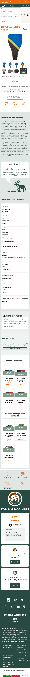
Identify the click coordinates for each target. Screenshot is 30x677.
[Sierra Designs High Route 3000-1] (21, 430)
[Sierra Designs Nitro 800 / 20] (8, 397)
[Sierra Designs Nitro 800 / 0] (21, 397)
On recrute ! (6, 650)
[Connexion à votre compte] (25, 15)
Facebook (21, 600)
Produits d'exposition (22, 656)
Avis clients (5, 666)
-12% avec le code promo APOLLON (10, 1)
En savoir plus (15, 562)
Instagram (15, 600)
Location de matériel (8, 662)
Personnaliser (25, 675)
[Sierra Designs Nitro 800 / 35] (8, 375)
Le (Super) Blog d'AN (8, 647)
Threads (5, 606)
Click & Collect (6, 660)
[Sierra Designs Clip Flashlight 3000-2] (8, 431)
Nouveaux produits (22, 650)
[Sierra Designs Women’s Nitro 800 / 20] (21, 376)
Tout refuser (17, 675)
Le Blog (9, 600)
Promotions (20, 647)
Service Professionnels (8, 664)
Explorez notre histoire (17, 641)
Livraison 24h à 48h (15, 106)
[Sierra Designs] (25, 29)
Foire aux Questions (8, 655)
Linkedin (24, 606)
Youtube (18, 606)
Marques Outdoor (21, 645)
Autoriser (23, 72)
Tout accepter (8, 675)
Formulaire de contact (8, 653)
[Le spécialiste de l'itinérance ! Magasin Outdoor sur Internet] (3, 6)
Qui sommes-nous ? (8, 645)
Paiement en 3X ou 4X (6, 106)
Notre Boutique (7, 657)
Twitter (11, 606)
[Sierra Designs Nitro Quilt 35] (4, 65)
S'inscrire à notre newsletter (15, 620)
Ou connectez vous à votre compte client (15, 91)
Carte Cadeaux (20, 658)
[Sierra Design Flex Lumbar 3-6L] (8, 453)
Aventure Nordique (9, 628)
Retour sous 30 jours (23, 106)
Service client (7, 477)
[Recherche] (22, 15)
